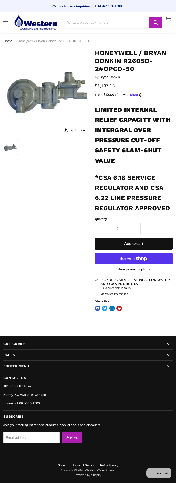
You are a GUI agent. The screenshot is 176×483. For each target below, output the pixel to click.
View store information (114, 294)
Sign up (72, 437)
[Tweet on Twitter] (104, 308)
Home (8, 41)
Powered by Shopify (88, 475)
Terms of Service (83, 465)
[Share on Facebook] (97, 308)
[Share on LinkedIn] (112, 308)
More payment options (133, 269)
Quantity (101, 219)
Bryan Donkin (109, 77)
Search (62, 465)
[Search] (155, 22)
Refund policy (109, 465)
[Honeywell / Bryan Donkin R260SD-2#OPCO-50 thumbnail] (10, 147)
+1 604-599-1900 (108, 6)
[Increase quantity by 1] (135, 228)
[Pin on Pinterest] (119, 308)
